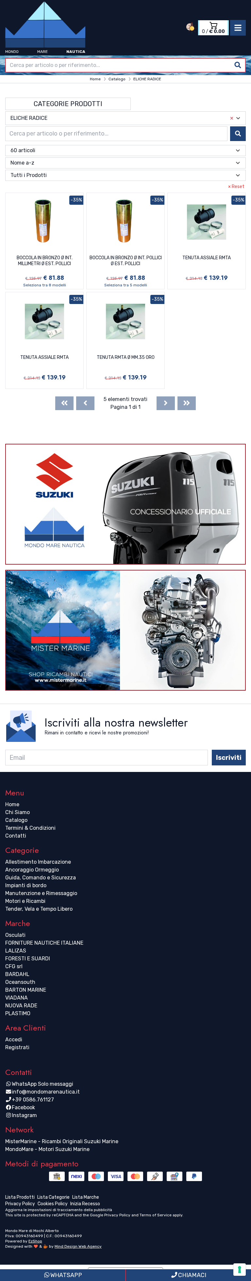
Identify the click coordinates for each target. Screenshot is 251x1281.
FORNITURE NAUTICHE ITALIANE (44, 943)
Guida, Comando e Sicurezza (40, 877)
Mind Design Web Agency (78, 1246)
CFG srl (14, 966)
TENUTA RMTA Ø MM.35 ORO (126, 357)
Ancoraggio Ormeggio (32, 870)
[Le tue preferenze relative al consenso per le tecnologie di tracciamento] (239, 1269)
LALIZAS (15, 951)
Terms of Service (156, 1215)
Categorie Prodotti (68, 104)
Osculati (15, 935)
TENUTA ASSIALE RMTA (206, 258)
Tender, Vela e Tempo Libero (39, 909)
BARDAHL (17, 974)
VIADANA (16, 998)
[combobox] (125, 65)
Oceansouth (20, 982)
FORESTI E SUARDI (27, 958)
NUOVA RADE (21, 1005)
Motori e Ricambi (25, 901)
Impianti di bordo (25, 885)
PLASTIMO (17, 1013)
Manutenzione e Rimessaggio (41, 893)
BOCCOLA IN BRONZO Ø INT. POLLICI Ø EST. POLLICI (126, 260)
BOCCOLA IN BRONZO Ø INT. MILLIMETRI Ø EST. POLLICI (45, 260)
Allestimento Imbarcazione (38, 862)
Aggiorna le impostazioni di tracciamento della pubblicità (58, 1210)
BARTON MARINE (25, 990)
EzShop (35, 1241)
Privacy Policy (117, 1215)
